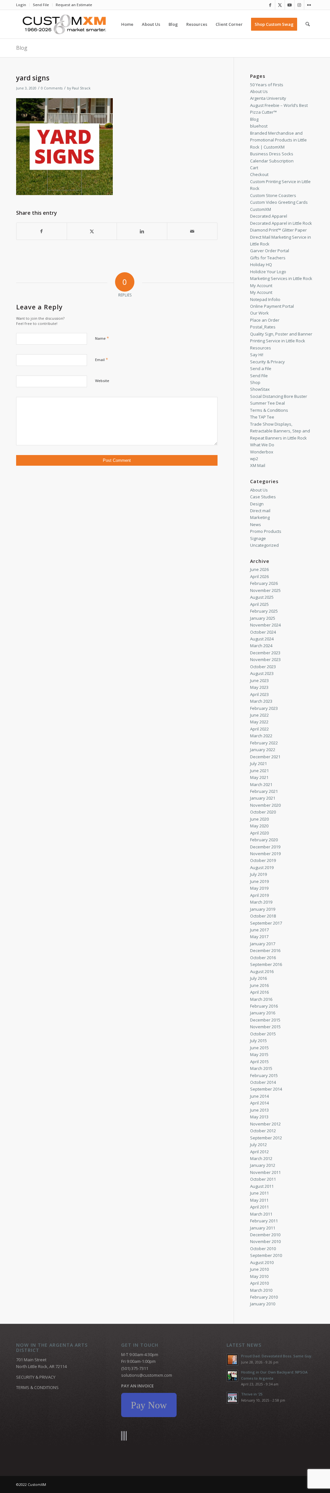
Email (101, 359)
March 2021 (261, 784)
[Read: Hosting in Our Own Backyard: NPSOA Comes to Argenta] (232, 1376)
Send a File (260, 368)
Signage (258, 538)
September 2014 (266, 1089)
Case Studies (263, 497)
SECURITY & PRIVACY (35, 1377)
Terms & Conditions (269, 410)
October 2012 (263, 1131)
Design (257, 504)
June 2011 (259, 1193)
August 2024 (262, 639)
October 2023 (263, 666)
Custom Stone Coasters (273, 195)
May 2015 (259, 1054)
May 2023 (259, 687)
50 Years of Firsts (266, 85)
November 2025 (265, 590)
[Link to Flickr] (309, 5)
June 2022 (259, 715)
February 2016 (264, 1006)
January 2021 (262, 798)
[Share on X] (92, 231)
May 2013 (259, 1117)
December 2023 (265, 653)
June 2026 (259, 569)
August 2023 (262, 673)
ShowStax (260, 389)
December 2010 (265, 1235)
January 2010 (262, 1304)
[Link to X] (280, 5)
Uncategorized (264, 545)
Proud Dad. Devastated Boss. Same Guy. (276, 1355)
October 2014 (263, 1082)
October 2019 (263, 860)
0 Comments (52, 88)
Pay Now (149, 1405)
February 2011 (264, 1221)
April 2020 (259, 833)
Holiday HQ (261, 264)
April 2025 (259, 604)
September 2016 (266, 964)
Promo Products (265, 531)
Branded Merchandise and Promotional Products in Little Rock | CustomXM (278, 140)
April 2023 (259, 694)
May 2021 (259, 777)
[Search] (307, 24)
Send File (41, 4)
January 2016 (262, 1013)
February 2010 (264, 1297)
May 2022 (259, 722)
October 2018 (263, 916)
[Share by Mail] (192, 231)
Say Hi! (256, 355)
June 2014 (259, 1096)
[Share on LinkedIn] (142, 231)
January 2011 (262, 1228)
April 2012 (259, 1152)
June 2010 (259, 1269)
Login (21, 4)
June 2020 (259, 819)
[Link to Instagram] (299, 5)
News (255, 524)
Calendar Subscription (272, 161)
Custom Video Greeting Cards (279, 202)
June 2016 (259, 985)
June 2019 (259, 881)
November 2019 (265, 853)
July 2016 (258, 978)
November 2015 (265, 1027)
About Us (259, 91)
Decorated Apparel (268, 216)
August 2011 (262, 1186)
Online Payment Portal (272, 306)
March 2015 (261, 1068)
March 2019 (261, 902)
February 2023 (264, 708)
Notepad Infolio (265, 299)
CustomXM (260, 209)
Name (102, 338)
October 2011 (263, 1179)
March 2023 (261, 701)
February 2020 (264, 840)
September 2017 (266, 923)
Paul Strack (81, 88)
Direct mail (260, 510)
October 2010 (263, 1248)
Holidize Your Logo (268, 272)
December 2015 (265, 1020)
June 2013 (259, 1110)
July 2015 (258, 1040)
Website (102, 380)
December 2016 (265, 950)
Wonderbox (261, 452)
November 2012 (265, 1124)
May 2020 (259, 826)
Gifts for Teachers (268, 258)
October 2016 (263, 957)
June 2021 (259, 770)
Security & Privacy (267, 362)
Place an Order (264, 320)
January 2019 (262, 909)
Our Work (259, 313)
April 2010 (259, 1283)
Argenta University (268, 98)
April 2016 (259, 992)
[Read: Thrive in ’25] (232, 1398)
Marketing (260, 517)
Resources (260, 348)
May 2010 (259, 1276)
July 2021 (258, 763)
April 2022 (259, 729)
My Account (261, 285)
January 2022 (262, 749)
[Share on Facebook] (41, 231)
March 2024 (261, 645)
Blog (21, 47)
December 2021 (265, 757)
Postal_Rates (263, 327)
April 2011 (259, 1207)
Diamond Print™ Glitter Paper (278, 230)
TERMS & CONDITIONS (37, 1387)
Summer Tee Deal (267, 403)
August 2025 (262, 597)
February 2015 (264, 1075)
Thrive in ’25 (251, 1394)
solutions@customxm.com (146, 1375)
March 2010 (261, 1290)
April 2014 (259, 1103)
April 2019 (259, 895)
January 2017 (262, 944)
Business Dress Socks (271, 154)
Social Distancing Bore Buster (278, 396)
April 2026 (259, 576)
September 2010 (266, 1255)
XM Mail (257, 465)
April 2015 (259, 1061)
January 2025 (262, 618)
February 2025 (264, 611)
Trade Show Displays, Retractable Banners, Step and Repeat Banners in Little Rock (280, 431)
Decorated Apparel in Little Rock (281, 223)
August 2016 (262, 971)
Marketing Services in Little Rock (281, 278)
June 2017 (259, 930)
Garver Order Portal (269, 251)
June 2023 (259, 680)
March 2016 (261, 999)
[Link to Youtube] (289, 5)
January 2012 (262, 1165)
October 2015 (263, 1034)
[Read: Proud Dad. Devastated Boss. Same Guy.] (232, 1359)
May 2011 (259, 1200)
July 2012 (258, 1144)
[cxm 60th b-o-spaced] (64, 24)
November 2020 (265, 805)
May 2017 (259, 936)
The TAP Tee (262, 417)
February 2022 (264, 743)
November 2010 (265, 1241)
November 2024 (265, 625)
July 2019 (258, 874)
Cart (254, 168)
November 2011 (265, 1172)
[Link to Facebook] (270, 5)
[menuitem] (23, 4)
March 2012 (261, 1158)
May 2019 (259, 888)
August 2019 (262, 867)
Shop (255, 382)
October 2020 (263, 812)
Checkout (259, 174)
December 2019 (265, 847)
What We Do (262, 445)
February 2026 (264, 583)
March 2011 (261, 1214)
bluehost (258, 126)
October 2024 (263, 632)
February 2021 (264, 791)
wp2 (254, 458)
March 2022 (261, 736)
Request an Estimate (74, 4)
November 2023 (265, 659)
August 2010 (262, 1262)
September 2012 (266, 1138)
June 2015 (259, 1048)
